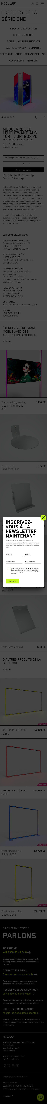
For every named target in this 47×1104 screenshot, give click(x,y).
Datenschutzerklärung (18, 570)
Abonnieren (13, 581)
